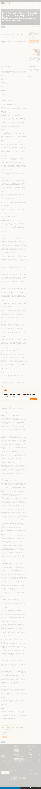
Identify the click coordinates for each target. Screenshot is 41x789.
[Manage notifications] (38, 787)
